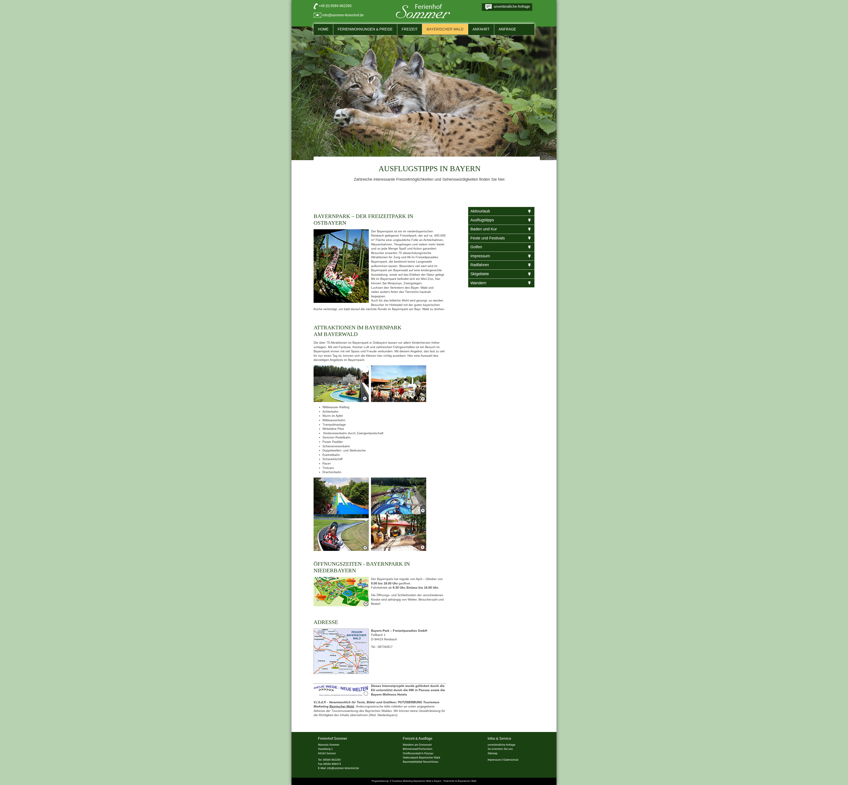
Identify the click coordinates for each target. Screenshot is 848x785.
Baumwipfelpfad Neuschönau (420, 761)
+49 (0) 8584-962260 (335, 6)
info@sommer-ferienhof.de (343, 15)
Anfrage (507, 29)
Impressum (494, 759)
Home (323, 29)
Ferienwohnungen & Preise (365, 29)
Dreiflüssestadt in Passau (418, 753)
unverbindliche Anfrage (501, 744)
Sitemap (493, 753)
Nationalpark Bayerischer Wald (421, 757)
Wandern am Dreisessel (417, 744)
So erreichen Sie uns (500, 749)
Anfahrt (481, 29)
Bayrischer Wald (341, 706)
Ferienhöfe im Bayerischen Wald (459, 781)
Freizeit (410, 29)
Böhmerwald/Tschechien (417, 749)
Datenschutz (511, 759)
